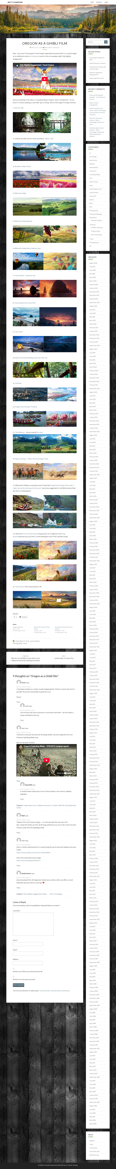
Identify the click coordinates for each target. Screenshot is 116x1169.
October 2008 (94, 1002)
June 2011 (93, 887)
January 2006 (94, 1095)
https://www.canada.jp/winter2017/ (28, 860)
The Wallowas (20, 432)
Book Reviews (94, 167)
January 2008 (94, 1034)
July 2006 (92, 1081)
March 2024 (93, 367)
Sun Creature (33, 56)
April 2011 (93, 894)
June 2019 (93, 571)
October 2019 (94, 557)
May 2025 (92, 317)
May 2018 (92, 618)
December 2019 (94, 550)
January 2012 (94, 862)
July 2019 (92, 568)
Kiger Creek (44, 459)
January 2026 (94, 288)
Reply (18, 702)
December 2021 (94, 464)
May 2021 (92, 489)
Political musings (96, 220)
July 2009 (92, 969)
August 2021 (93, 478)
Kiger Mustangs (20, 459)
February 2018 (94, 629)
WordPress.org (94, 1155)
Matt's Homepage (15, 2)
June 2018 (93, 614)
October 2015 (94, 729)
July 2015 (92, 736)
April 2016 (93, 708)
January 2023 (94, 417)
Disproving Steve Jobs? (97, 78)
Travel (25, 643)
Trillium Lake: (49, 139)
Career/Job (93, 171)
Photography (17, 643)
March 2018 (93, 625)
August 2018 (93, 607)
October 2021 (94, 471)
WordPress (62, 1165)
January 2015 (94, 754)
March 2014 (93, 776)
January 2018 (94, 632)
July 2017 (92, 654)
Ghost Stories (94, 182)
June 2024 (93, 356)
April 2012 (93, 855)
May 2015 (92, 743)
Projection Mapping (96, 214)
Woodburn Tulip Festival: (22, 166)
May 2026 (92, 274)
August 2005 (93, 1106)
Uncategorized (94, 242)
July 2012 (92, 844)
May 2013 (92, 808)
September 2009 (95, 962)
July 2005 (92, 1109)
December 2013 (94, 787)
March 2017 (93, 668)
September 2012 (95, 837)
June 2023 (93, 399)
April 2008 (93, 1023)
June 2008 (93, 1016)
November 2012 (94, 830)
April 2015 (93, 747)
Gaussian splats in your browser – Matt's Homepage (97, 130)
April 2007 (93, 1066)
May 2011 (92, 890)
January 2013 (94, 822)
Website (15, 959)
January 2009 (94, 991)
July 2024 (92, 353)
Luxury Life (93, 196)
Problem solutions (97, 227)
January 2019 (94, 589)
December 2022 (94, 421)
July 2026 (92, 267)
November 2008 (94, 998)
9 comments (55, 47)
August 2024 (93, 349)
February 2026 (94, 284)
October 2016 (94, 686)
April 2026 (93, 277)
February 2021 (94, 500)
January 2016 (94, 718)
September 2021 (95, 475)
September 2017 (95, 647)
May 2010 (92, 934)
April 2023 (93, 406)
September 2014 (95, 765)
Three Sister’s (20, 587)
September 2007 (95, 1048)
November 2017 (94, 639)
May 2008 (92, 1020)
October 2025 (94, 299)
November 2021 (94, 467)
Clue (91, 178)
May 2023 (92, 403)
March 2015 (93, 751)
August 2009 (93, 966)
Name (15, 940)
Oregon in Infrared (18, 627)
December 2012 (94, 826)
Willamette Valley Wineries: (23, 221)
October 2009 (94, 959)
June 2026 (93, 270)
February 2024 (94, 370)
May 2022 (92, 446)
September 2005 (95, 1102)
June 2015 (93, 740)
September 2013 (95, 794)
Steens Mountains (33, 459)
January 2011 (94, 905)
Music (91, 203)
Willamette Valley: (20, 193)
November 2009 (94, 955)
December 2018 (94, 593)
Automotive (93, 160)
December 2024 (94, 335)
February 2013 (94, 819)
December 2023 (94, 378)
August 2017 (93, 650)
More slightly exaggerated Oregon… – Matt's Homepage (42, 894)
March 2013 (93, 815)
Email (15, 950)
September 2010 (95, 919)
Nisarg (75, 1165)
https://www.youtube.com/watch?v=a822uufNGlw (33, 853)
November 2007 (94, 1041)
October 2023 (94, 385)
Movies (92, 200)
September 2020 (95, 518)
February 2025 (94, 327)
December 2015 (94, 722)
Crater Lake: (18, 332)
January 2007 (94, 1073)
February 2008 (94, 1030)
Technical (93, 225)
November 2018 (94, 596)
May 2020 (92, 532)
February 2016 (94, 715)
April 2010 (93, 937)
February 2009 (94, 987)
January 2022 (94, 460)
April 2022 (93, 449)
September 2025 (95, 302)
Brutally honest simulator (98, 63)
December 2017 (94, 636)
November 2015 (94, 726)
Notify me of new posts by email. (24, 979)
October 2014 (94, 761)
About (106, 2)
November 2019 (94, 553)
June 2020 (93, 528)
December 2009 (94, 952)
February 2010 (94, 944)
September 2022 (95, 431)
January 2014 (94, 783)
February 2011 (94, 901)
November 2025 (94, 295)
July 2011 (92, 883)
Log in (91, 1144)
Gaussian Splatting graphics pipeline (97, 134)
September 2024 (95, 345)
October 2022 (94, 428)
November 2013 (94, 790)
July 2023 (92, 396)
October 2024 (94, 342)
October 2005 (94, 1099)
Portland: (18, 383)
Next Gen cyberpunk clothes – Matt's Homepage (96, 120)
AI (90, 153)
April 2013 (93, 812)
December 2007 (94, 1038)
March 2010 (93, 941)
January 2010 (94, 948)
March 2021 (93, 496)
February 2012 (94, 858)
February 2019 (94, 586)
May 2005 (92, 1117)
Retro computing (96, 235)
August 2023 (93, 392)
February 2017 (94, 672)
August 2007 (93, 1052)
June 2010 (93, 930)
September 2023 (95, 388)
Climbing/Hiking (95, 174)
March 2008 (93, 1027)
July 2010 (92, 926)
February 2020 (94, 543)
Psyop (65, 53)
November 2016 (94, 682)
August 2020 (93, 521)
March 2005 (93, 1124)
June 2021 (93, 485)
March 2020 (93, 539)
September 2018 (95, 604)
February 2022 (94, 457)
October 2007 (94, 1045)
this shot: (40, 432)
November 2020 (94, 510)
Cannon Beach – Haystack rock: (25, 275)
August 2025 (93, 306)
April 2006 (93, 1091)
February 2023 (94, 414)
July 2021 (92, 482)
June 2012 (93, 847)
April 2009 (93, 980)
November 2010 (94, 912)
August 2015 (93, 733)
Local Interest (34, 641)
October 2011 (94, 873)
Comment (17, 911)
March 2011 (93, 898)
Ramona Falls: (19, 108)
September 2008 (95, 1005)
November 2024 (94, 338)
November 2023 (94, 381)
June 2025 (93, 313)
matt (46, 47)
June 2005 (93, 1113)
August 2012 (93, 840)
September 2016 (95, 690)
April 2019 (93, 579)
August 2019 (93, 564)
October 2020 (94, 514)
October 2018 (94, 600)
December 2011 (94, 865)
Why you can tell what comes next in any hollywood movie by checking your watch (25, 658)
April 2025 (93, 320)
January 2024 (94, 374)
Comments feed (95, 1151)
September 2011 (95, 876)
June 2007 (93, 1059)
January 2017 (94, 675)
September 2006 (95, 1077)
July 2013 (92, 801)
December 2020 (94, 507)
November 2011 (94, 869)
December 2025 (94, 292)
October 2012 (94, 833)
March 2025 (93, 324)
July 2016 (92, 697)
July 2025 (92, 310)
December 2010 (94, 908)
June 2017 (93, 657)
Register (92, 1141)
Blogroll (92, 164)
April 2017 (93, 665)
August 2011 (93, 880)
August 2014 (93, 769)
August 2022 (93, 435)
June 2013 (93, 804)
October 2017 (94, 643)
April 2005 (93, 1120)
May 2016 (92, 704)
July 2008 (92, 1012)
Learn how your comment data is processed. (55, 991)
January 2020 (94, 546)
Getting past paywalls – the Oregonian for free (97, 97)
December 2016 (94, 679)
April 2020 (93, 535)
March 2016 (93, 711)
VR (90, 246)
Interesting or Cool (22, 641)
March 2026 (93, 281)
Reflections (93, 217)
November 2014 (94, 758)
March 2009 (93, 984)
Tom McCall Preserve (31, 534)
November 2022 (94, 424)
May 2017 (92, 661)
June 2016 (93, 700)
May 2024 (92, 360)
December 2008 (94, 995)
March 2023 (93, 410)
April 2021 (93, 492)
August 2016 (93, 693)
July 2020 (92, 525)
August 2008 (93, 1009)
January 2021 (94, 503)
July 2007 (92, 1055)
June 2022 (93, 442)
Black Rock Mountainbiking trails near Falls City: (31, 358)
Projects (99, 2)
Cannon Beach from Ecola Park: (25, 303)
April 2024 (93, 363)
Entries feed (93, 1148)
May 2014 (92, 772)
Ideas (91, 185)
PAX (91, 207)
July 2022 (92, 439)
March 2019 (93, 582)
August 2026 (93, 263)
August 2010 (93, 923)
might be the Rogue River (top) (61, 485)
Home (92, 2)
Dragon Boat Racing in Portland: (26, 407)
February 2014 (94, 779)
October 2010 (94, 916)
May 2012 (92, 851)
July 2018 (92, 611)
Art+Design (93, 157)
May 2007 (92, 1063)
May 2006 (92, 1088)
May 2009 (92, 977)
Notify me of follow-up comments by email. (28, 971)
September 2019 (95, 561)
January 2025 (94, 331)
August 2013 (93, 797)
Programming (95, 231)
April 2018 (93, 622)
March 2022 (93, 453)
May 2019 (92, 575)
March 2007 (93, 1070)
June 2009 (93, 973)
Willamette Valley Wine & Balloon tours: (27, 248)
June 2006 (93, 1084)
